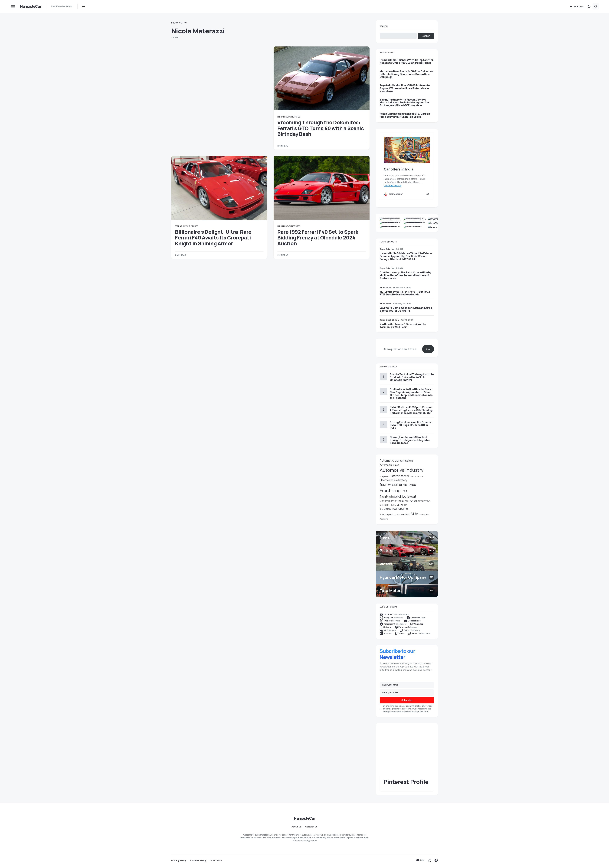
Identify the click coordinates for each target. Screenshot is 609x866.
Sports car (402, 504)
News (288, 116)
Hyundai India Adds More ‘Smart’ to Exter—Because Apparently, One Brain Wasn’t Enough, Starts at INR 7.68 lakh (406, 256)
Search (384, 26)
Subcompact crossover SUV (394, 514)
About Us (296, 827)
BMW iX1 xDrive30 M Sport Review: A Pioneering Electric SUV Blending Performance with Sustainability (411, 410)
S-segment (384, 504)
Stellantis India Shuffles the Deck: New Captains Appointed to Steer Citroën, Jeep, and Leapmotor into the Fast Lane (411, 393)
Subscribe (406, 700)
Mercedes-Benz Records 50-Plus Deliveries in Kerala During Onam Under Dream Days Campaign (406, 74)
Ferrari (281, 116)
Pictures (295, 116)
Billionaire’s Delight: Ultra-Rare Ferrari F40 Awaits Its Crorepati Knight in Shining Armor (213, 237)
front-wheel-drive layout (398, 496)
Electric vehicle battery (393, 480)
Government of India (392, 501)
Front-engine (393, 490)
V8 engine (384, 519)
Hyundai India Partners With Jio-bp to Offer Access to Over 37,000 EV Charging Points (406, 61)
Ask (428, 349)
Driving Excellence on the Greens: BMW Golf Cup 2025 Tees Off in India (411, 425)
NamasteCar (30, 6)
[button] (13, 6)
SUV (414, 513)
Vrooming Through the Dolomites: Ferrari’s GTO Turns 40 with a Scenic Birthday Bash (320, 128)
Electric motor (399, 476)
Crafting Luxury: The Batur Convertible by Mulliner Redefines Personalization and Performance (405, 275)
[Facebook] (436, 860)
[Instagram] (429, 860)
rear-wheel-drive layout (417, 500)
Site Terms (216, 860)
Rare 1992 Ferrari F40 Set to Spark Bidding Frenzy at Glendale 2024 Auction (317, 237)
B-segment (384, 476)
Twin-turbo (424, 514)
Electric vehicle (417, 476)
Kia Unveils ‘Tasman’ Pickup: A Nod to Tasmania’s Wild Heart (403, 325)
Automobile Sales (389, 464)
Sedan (393, 505)
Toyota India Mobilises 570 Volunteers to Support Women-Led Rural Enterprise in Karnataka (405, 88)
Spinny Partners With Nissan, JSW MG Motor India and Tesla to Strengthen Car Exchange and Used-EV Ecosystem (404, 102)
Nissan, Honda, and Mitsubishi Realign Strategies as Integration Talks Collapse (410, 440)
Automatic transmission (396, 460)
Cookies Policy (198, 860)
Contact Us (311, 827)
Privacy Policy (179, 860)
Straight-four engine (394, 509)
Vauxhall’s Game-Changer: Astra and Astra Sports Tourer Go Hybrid (406, 309)
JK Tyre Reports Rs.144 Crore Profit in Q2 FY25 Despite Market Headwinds (405, 293)
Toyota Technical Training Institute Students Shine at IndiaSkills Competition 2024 (412, 377)
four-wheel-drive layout (399, 484)
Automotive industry (401, 470)
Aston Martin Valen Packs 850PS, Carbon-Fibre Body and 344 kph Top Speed (405, 115)
